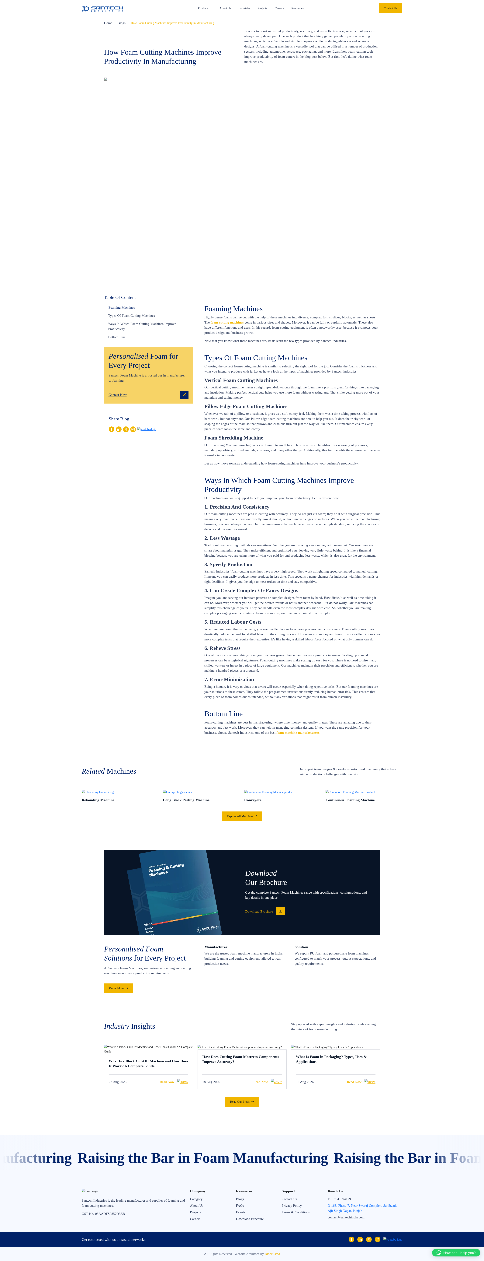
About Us (225, 8)
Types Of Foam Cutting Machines (131, 315)
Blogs (122, 23)
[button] (456, 1252)
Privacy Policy (292, 1205)
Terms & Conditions (296, 1212)
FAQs (240, 1205)
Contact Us (390, 8)
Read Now (167, 1082)
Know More (116, 988)
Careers (279, 8)
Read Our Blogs (240, 1101)
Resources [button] (297, 8)
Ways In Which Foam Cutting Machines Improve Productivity (142, 326)
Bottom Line (117, 337)
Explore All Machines (240, 816)
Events (240, 1212)
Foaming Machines (122, 307)
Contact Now (118, 395)
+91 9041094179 (339, 1199)
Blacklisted (272, 1254)
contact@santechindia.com (346, 1217)
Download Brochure (250, 1219)
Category (196, 1199)
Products (203, 8)
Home (108, 23)
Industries (244, 8)
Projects (262, 8)
